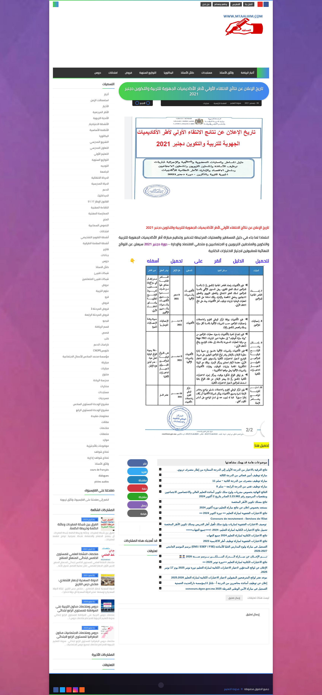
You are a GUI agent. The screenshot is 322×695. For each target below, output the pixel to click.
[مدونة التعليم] (242, 24)
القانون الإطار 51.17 (98, 201)
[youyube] (88, 689)
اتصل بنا (248, 4)
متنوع (105, 374)
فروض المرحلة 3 (100, 308)
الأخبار (105, 106)
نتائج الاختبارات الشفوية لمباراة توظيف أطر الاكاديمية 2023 (235, 541)
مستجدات (206, 72)
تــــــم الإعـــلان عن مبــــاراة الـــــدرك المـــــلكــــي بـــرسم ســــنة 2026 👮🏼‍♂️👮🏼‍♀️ (223, 556)
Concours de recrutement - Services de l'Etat (239, 518)
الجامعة (104, 171)
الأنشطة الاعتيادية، (99, 124)
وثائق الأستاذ (226, 72)
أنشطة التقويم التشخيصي (95, 237)
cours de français (99, 469)
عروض (105, 285)
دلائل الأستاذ (187, 72)
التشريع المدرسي (99, 141)
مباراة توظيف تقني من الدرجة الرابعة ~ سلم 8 (241, 486)
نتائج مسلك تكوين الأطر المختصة (249, 501)
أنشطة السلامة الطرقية (96, 243)
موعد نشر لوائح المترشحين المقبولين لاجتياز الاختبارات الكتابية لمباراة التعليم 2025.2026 (219, 577)
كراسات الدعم (101, 344)
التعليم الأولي (101, 153)
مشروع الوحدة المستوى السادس (91, 404)
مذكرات (104, 386)
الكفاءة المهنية (100, 207)
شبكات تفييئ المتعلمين (95, 279)
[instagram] (75, 689)
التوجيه (105, 165)
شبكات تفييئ (101, 273)
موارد (106, 439)
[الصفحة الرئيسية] (263, 73)
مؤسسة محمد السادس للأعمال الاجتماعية (86, 356)
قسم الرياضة (102, 326)
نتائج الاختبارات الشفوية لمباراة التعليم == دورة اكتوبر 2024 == (233, 513)
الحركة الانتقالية (100, 177)
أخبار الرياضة (247, 72)
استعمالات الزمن (100, 100)
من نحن (205, 4)
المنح (106, 219)
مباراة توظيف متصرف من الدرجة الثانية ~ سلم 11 (239, 480)
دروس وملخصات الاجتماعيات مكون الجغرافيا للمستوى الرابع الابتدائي (77, 634)
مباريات (206, 103)
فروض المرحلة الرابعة (97, 314)
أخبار (106, 94)
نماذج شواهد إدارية (98, 457)
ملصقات (104, 433)
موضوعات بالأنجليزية (98, 445)
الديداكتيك (103, 195)
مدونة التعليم (231, 689)
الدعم (106, 189)
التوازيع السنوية (147, 72)
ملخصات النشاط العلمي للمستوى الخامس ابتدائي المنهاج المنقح (77, 556)
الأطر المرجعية (101, 112)
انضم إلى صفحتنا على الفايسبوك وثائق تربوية (85, 500)
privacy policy (220, 4)
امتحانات (113, 72)
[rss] (82, 689)
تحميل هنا (261, 445)
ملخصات (104, 428)
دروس (97, 72)
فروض (128, 72)
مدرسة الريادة (101, 380)
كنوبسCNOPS (101, 350)
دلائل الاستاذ (102, 267)
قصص (105, 332)
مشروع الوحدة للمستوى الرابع (92, 410)
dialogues (104, 475)
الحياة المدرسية (100, 183)
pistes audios (101, 481)
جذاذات (105, 255)
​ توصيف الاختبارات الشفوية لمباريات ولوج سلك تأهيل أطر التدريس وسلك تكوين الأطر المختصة (215, 524)
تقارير (106, 249)
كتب (106, 338)
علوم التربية (102, 290)
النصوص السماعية (99, 225)
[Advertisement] (121, 38)
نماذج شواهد (101, 451)
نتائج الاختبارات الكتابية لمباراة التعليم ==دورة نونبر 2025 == (235, 562)
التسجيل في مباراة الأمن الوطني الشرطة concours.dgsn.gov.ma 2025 (226, 588)
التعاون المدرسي (99, 147)
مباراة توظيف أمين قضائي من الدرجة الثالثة (243, 475)
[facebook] (266, 4)
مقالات (105, 422)
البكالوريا (168, 72)
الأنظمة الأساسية (99, 130)
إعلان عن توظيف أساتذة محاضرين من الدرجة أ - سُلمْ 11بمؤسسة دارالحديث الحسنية (221, 583)
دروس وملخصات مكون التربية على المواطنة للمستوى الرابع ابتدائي (77, 608)
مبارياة (105, 362)
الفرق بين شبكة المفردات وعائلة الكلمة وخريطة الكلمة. (78, 526)
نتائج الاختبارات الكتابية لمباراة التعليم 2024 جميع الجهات (237, 535)
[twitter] (62, 689)
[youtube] (260, 4)
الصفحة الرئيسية (220, 103)
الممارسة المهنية (99, 213)
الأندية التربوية (101, 118)
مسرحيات (104, 398)
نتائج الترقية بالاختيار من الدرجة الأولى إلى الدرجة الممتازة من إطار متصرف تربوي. (222, 469)
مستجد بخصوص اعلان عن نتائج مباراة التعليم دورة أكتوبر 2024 (233, 507)
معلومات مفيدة (100, 416)
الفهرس (236, 4)
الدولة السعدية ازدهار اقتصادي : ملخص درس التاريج (78, 582)
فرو (107, 296)
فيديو (106, 320)
